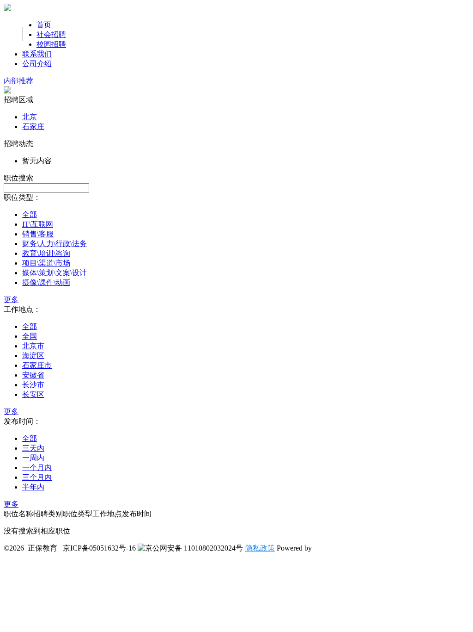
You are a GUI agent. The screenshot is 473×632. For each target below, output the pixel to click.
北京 (29, 117)
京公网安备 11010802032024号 (194, 548)
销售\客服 (38, 234)
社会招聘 (51, 34)
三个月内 (37, 477)
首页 (43, 25)
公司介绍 (37, 64)
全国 (29, 336)
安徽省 (33, 375)
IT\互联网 (37, 224)
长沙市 (33, 385)
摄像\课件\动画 (46, 282)
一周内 (33, 458)
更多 (11, 300)
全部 (29, 214)
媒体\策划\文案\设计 (54, 273)
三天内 (33, 448)
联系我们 (37, 54)
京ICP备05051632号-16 (99, 548)
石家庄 (33, 126)
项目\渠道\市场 (46, 263)
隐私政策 (260, 548)
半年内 (33, 487)
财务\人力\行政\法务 (54, 244)
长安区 (33, 394)
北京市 (33, 346)
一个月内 (37, 467)
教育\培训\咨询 (46, 253)
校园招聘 (51, 44)
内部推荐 (18, 81)
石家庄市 (37, 365)
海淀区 (33, 355)
